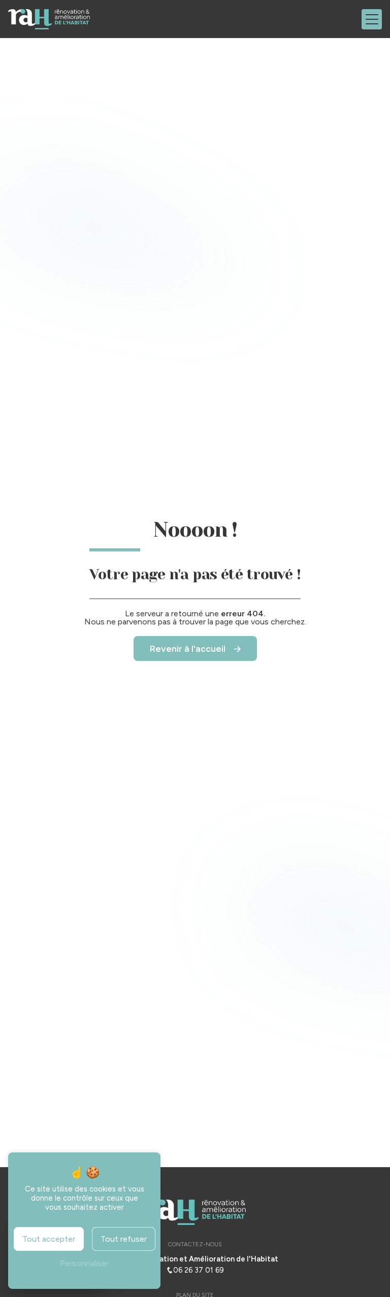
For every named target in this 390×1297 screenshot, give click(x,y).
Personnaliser (84, 1263)
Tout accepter (48, 1239)
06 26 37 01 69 (198, 1270)
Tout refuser (124, 1239)
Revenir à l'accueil (187, 648)
